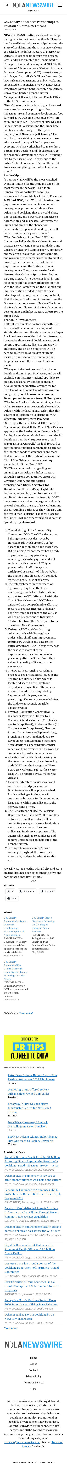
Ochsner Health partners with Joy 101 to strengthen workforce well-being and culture (33, 1178)
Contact (33, 1370)
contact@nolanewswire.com (22, 1442)
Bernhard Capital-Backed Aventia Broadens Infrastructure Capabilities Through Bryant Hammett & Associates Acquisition (32, 1212)
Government (26, 1013)
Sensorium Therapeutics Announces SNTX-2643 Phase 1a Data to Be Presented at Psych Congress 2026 (33, 1194)
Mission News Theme (23, 1462)
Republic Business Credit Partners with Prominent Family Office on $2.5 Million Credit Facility (30, 1249)
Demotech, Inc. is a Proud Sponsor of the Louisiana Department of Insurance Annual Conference (32, 1268)
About (33, 1364)
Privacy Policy (33, 1376)
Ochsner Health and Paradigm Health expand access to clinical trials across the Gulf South (33, 1229)
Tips (33, 1388)
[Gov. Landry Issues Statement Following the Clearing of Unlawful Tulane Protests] (46, 935)
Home (33, 1357)
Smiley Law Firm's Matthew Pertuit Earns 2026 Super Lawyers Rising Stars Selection (31, 1302)
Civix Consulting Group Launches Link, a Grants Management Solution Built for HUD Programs (32, 1286)
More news (10, 1328)
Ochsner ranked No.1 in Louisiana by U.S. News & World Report (30, 1317)
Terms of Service (33, 1382)
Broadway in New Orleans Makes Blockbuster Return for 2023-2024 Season (29, 1108)
